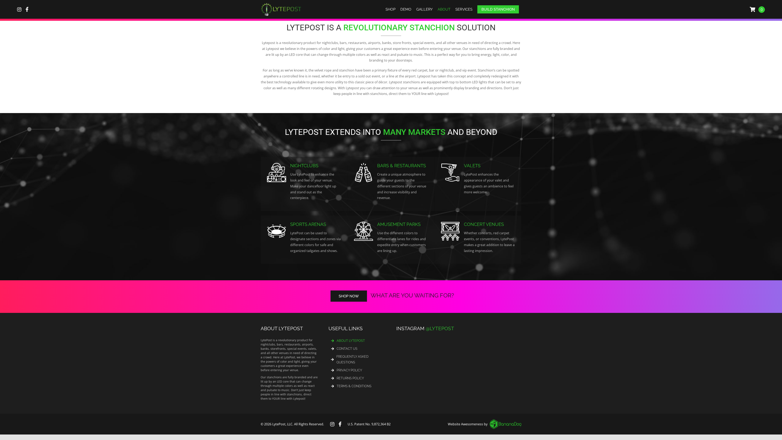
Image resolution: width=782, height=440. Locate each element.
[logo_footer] (505, 421)
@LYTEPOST (440, 328)
